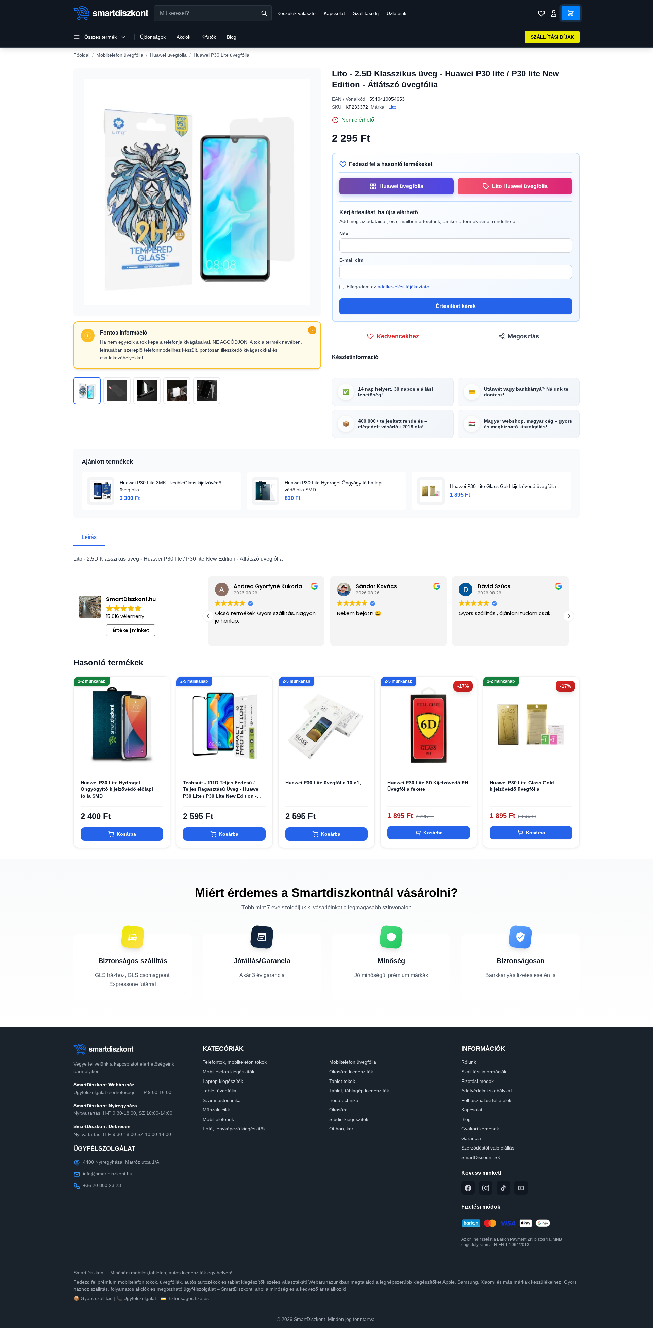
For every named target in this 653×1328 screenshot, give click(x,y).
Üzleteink (396, 13)
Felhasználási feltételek (486, 1100)
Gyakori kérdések (480, 1128)
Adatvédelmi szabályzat (486, 1090)
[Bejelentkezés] (554, 13)
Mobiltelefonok (218, 1119)
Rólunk (468, 1062)
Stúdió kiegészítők (348, 1119)
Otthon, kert (342, 1128)
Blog (231, 37)
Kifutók (208, 37)
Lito (392, 107)
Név (343, 233)
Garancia (471, 1138)
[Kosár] (571, 13)
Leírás (89, 537)
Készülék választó (296, 13)
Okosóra (338, 1109)
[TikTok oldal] (503, 1188)
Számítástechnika (222, 1100)
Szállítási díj (366, 13)
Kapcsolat (334, 13)
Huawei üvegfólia (168, 55)
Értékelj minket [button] (131, 630)
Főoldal (81, 55)
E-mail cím (351, 260)
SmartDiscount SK (480, 1157)
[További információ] (312, 330)
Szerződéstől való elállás (487, 1148)
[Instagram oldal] (485, 1188)
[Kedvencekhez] (159, 762)
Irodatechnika (343, 1100)
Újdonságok (153, 37)
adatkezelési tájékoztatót (404, 286)
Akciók (183, 37)
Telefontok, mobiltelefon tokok (235, 1062)
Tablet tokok (342, 1081)
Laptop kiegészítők (223, 1081)
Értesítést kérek (456, 306)
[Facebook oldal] (468, 1188)
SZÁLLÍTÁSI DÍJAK (552, 37)
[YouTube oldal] (521, 1188)
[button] (208, 616)
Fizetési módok (477, 1081)
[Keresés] (264, 13)
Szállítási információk (483, 1071)
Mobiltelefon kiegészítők (228, 1071)
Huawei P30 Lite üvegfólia (221, 55)
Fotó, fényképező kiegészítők (234, 1128)
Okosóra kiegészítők (351, 1071)
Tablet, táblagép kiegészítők (359, 1090)
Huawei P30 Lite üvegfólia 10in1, (323, 782)
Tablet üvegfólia (219, 1090)
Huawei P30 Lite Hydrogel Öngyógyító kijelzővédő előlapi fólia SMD (117, 789)
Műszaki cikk (216, 1109)
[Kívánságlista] (541, 13)
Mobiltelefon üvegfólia (119, 55)
